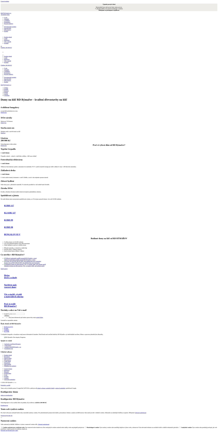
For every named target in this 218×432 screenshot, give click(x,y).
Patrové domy (8, 358)
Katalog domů (8, 37)
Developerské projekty (10, 26)
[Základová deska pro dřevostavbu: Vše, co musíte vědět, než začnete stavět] (25, 264)
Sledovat (3, 133)
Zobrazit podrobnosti (140, 412)
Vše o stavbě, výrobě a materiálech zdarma (13, 295)
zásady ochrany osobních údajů (45, 388)
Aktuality (6, 19)
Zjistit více (3, 123)
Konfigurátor (7, 373)
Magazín (6, 372)
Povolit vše (9, 415)
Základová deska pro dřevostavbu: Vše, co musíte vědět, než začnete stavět (24, 266)
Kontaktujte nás (8, 348)
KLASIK (6, 331)
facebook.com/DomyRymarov (12, 344)
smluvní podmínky (60, 388)
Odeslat (7, 315)
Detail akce (4, 112)
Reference (7, 40)
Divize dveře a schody (10, 276)
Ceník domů (7, 361)
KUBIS (6, 328)
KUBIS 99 (8, 220)
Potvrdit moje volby (12, 430)
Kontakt (6, 43)
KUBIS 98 (8, 227)
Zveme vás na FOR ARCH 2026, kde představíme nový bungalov (22, 263)
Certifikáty (7, 20)
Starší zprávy (4, 269)
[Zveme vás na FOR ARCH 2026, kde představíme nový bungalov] (22, 261)
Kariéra (6, 31)
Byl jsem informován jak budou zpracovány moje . (26, 317)
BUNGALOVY (8, 327)
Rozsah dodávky (8, 23)
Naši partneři (7, 364)
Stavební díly (7, 28)
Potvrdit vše (4, 430)
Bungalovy (7, 356)
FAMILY (6, 330)
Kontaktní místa (5, 14)
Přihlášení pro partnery (10, 366)
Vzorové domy (8, 369)
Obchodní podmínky (9, 379)
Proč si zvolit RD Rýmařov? (10, 305)
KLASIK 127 (10, 213)
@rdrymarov (7, 345)
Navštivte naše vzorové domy (10, 286)
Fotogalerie (7, 363)
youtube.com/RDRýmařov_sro (12, 347)
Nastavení (3, 415)
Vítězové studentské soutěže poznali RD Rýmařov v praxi (19, 260)
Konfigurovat (4, 405)
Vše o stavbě (7, 41)
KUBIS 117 (9, 205)
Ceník (5, 38)
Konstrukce (7, 22)
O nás (5, 17)
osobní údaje (39, 317)
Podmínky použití (5, 385)
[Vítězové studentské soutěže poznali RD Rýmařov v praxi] (20, 258)
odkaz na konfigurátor (7, 395)
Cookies (6, 378)
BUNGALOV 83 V (12, 234)
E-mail (6, 314)
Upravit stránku (5, 1)
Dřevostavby (7, 30)
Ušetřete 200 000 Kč (6, 47)
